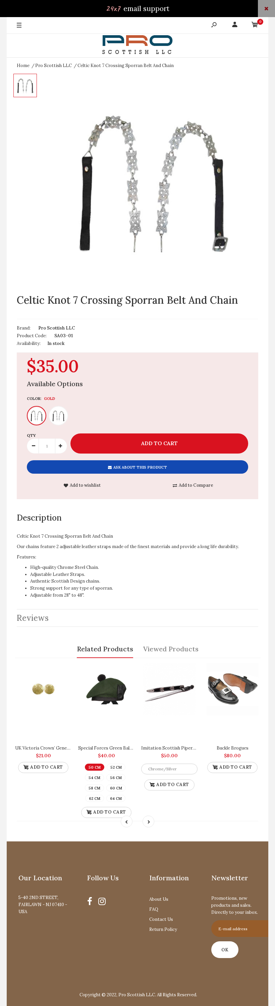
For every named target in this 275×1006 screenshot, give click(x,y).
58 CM (94, 788)
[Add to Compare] (63, 669)
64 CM (116, 798)
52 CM (116, 767)
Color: (41, 398)
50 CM (95, 767)
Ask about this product (140, 467)
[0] (255, 25)
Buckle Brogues (233, 748)
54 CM (94, 777)
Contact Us (161, 919)
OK (224, 950)
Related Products (105, 649)
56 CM (116, 777)
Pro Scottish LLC (56, 328)
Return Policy (163, 929)
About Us (158, 899)
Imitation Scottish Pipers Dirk (173, 748)
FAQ (153, 909)
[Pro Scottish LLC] (137, 45)
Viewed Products (171, 649)
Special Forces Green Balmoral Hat (114, 748)
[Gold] (36, 415)
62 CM (94, 798)
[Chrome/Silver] (58, 415)
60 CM (116, 788)
